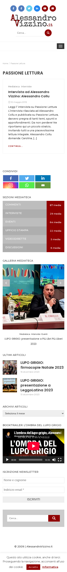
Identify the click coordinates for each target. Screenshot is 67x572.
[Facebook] (10, 178)
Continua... (15, 146)
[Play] (7, 460)
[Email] (43, 185)
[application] (33, 446)
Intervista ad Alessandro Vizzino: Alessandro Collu (28, 94)
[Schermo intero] (59, 460)
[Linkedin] (43, 178)
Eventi (44, 334)
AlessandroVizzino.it (39, 546)
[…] (35, 138)
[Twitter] (26, 178)
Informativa (50, 567)
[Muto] (54, 460)
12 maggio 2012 (19, 102)
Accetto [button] (33, 567)
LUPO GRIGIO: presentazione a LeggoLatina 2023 (37, 385)
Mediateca (14, 86)
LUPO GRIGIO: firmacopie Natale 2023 (42, 365)
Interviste (26, 86)
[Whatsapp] (26, 185)
